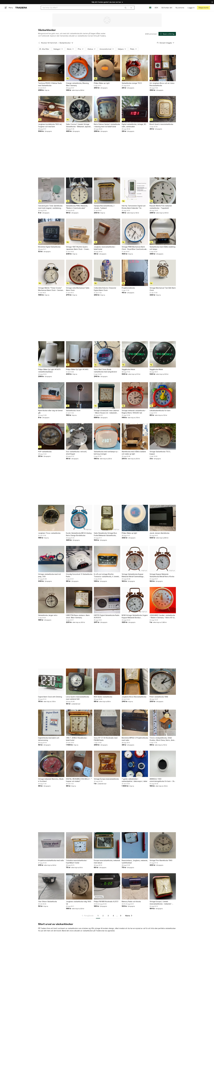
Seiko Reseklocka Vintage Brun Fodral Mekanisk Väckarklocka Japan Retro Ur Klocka (105, 534)
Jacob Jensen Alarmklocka (159, 533)
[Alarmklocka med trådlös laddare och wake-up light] (135, 436)
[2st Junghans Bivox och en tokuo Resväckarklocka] (163, 68)
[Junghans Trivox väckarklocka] (51, 518)
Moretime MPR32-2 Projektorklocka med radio (135, 739)
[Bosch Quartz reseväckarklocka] (163, 109)
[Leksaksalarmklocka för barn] (163, 395)
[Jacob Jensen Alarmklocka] (163, 518)
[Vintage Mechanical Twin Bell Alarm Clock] (163, 273)
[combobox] (84, 7)
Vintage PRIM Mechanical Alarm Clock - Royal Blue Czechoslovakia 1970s (134, 248)
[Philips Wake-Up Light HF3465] (79, 354)
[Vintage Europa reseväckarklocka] (107, 764)
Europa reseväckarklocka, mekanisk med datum (107, 861)
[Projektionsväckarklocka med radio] (51, 845)
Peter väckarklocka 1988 (159, 697)
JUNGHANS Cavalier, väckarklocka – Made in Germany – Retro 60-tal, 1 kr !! (162, 616)
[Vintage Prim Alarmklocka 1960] (163, 845)
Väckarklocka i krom (73, 410)
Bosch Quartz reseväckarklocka (161, 124)
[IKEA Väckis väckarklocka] (107, 682)
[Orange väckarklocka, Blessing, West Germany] (79, 68)
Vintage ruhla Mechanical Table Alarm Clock (77, 289)
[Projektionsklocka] (135, 273)
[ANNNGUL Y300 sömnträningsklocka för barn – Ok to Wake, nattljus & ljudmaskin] (163, 764)
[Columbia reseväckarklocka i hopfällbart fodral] (79, 845)
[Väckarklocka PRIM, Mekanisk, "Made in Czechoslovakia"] (79, 190)
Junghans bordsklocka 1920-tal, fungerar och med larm (50, 125)
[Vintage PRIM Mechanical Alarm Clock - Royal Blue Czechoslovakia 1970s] (135, 232)
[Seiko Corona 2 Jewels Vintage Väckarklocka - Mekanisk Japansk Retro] (79, 109)
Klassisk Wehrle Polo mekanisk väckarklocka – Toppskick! (161, 207)
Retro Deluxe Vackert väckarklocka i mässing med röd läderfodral (107, 125)
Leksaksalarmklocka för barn (160, 410)
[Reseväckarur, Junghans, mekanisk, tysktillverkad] (135, 845)
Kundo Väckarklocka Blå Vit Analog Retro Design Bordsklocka (79, 534)
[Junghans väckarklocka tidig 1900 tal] (79, 886)
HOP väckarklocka (44, 451)
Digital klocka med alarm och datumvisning (48, 739)
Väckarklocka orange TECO (132, 83)
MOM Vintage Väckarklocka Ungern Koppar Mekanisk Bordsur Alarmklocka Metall (135, 616)
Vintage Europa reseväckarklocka (106, 779)
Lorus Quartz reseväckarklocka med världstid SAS (77, 698)
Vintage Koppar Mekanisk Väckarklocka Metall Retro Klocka (162, 575)
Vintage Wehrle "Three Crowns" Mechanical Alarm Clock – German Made (50, 289)
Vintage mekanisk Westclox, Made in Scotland (51, 780)
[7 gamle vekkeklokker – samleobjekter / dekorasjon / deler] (135, 764)
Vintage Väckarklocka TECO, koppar (160, 453)
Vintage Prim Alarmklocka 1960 (161, 860)
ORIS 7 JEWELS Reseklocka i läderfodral (76, 739)
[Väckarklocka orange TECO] (135, 68)
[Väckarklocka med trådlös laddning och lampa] (163, 232)
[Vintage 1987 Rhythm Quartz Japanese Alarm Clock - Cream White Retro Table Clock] (79, 232)
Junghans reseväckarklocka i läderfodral (104, 248)
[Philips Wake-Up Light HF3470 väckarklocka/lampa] (51, 354)
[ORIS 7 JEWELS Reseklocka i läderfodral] (79, 723)
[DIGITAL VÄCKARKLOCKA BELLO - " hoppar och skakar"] (79, 764)
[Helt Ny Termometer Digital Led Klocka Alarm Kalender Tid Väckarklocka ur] (135, 190)
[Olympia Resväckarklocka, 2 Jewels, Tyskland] (107, 190)
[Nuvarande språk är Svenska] (150, 8)
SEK (156, 8)
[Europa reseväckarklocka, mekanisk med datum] (107, 845)
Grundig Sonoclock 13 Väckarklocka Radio (79, 575)
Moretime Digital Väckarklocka (49, 247)
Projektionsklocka (128, 288)
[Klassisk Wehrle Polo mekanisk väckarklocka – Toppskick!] (163, 190)
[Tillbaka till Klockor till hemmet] (39, 43)
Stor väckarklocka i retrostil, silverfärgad (76, 453)
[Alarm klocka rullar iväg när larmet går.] (51, 395)
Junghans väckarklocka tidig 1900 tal (78, 903)
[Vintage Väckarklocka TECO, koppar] (163, 436)
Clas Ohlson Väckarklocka (47, 901)
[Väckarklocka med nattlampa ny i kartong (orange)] (107, 436)
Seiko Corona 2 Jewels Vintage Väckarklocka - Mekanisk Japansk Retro (78, 125)
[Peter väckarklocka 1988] (163, 682)
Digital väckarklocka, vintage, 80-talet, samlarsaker (134, 125)
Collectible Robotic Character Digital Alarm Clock (105, 289)
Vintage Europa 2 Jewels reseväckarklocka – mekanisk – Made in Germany (161, 903)
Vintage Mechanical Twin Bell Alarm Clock (163, 289)
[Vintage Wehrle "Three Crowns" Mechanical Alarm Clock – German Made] (51, 273)
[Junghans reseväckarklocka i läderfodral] (107, 232)
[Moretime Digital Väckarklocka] (51, 232)
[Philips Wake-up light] (135, 518)
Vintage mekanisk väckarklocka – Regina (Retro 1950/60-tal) (134, 412)
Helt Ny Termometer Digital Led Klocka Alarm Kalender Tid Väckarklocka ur (133, 207)
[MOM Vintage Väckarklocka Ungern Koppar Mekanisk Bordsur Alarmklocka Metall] (135, 600)
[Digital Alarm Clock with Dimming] (51, 682)
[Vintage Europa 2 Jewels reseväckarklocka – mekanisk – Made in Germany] (163, 886)
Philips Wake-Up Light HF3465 (77, 369)
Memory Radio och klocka (131, 901)
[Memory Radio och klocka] (135, 886)
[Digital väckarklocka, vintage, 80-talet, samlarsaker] (135, 109)
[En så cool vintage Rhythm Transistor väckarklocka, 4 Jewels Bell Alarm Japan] (107, 559)
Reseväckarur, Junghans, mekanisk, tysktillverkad (135, 861)
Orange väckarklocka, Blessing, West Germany (77, 84)
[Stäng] (212, 2)
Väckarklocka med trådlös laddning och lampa (162, 248)
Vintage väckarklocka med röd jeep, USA (49, 575)
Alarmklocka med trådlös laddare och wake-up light (134, 453)
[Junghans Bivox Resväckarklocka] (135, 682)
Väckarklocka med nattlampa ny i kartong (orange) (106, 453)
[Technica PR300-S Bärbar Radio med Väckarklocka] (51, 68)
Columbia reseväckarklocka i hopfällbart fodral (76, 861)
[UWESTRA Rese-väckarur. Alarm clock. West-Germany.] (79, 600)
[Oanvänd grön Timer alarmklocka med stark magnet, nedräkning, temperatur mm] (51, 190)
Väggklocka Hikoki (128, 369)
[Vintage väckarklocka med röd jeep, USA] (51, 559)
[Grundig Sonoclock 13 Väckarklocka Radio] (79, 559)
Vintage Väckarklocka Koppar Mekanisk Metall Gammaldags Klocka (132, 575)
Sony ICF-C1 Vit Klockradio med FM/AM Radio (105, 739)
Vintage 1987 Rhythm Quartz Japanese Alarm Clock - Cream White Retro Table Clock (77, 248)
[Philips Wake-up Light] (107, 68)
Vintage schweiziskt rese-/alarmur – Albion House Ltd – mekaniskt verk (106, 412)
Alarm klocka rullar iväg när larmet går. (50, 412)
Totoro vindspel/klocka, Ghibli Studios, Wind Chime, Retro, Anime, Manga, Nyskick (163, 739)
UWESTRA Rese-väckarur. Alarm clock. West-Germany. (78, 616)
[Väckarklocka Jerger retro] (51, 600)
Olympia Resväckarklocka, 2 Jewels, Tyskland (104, 207)
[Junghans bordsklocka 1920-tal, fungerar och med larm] (51, 109)
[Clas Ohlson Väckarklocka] (51, 886)
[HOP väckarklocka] (51, 436)
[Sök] (125, 7)
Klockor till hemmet (49, 43)
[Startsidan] (21, 8)
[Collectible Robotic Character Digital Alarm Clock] (107, 273)
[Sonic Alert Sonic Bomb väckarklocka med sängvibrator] (107, 354)
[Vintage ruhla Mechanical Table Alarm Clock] (79, 273)
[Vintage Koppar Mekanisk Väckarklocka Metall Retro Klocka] (163, 559)
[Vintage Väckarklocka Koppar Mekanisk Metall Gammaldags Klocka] (135, 559)
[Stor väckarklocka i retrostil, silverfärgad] (79, 436)
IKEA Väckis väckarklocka (103, 697)
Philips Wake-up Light (102, 83)
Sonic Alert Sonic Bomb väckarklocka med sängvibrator (105, 370)
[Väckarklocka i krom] (79, 395)
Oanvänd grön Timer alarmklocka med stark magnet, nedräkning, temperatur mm (50, 207)
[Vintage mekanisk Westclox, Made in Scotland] (51, 764)
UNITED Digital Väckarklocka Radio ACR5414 (106, 616)
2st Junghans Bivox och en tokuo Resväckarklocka (162, 84)
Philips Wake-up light (129, 533)
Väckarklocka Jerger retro (47, 615)
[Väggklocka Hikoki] (135, 354)
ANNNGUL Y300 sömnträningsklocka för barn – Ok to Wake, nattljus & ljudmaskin (162, 780)
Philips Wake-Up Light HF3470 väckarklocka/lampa (49, 370)
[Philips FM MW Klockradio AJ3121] (107, 886)
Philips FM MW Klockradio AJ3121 (106, 901)
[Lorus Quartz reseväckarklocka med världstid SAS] (79, 682)
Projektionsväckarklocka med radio (51, 860)
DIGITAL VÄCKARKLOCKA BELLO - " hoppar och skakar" (79, 780)
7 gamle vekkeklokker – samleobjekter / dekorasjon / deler (134, 780)
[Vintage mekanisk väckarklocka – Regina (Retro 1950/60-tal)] (135, 395)
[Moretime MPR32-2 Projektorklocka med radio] (135, 723)
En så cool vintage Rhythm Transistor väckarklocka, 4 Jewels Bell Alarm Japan (106, 575)
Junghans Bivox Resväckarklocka (134, 697)
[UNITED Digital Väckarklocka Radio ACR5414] (107, 600)
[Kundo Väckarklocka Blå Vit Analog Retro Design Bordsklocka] (79, 518)
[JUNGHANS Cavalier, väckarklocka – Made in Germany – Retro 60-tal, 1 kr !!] (163, 600)
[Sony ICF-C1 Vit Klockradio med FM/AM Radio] (107, 723)
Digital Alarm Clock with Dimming (50, 697)
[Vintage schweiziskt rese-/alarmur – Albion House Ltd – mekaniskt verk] (107, 395)
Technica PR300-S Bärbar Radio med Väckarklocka (50, 84)
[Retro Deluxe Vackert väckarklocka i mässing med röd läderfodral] (107, 109)
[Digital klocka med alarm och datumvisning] (51, 723)
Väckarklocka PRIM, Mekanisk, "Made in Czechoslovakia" (77, 207)
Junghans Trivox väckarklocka (49, 533)
